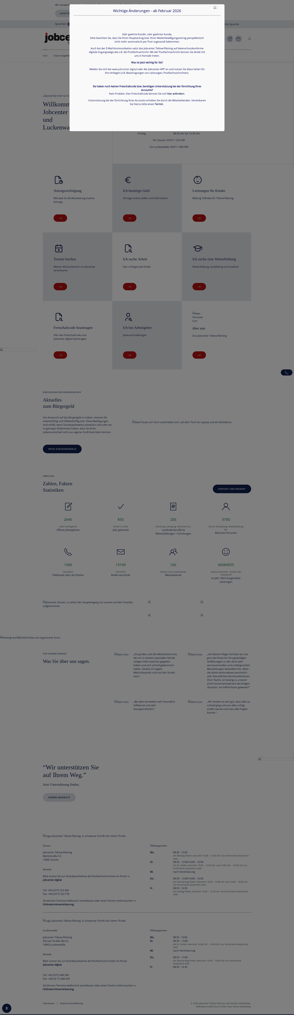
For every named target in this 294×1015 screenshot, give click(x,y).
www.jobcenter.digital (124, 69)
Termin (159, 104)
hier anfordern (175, 93)
